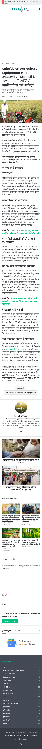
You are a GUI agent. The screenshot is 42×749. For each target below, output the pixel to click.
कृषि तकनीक (6, 707)
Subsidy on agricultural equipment (21, 392)
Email (4, 604)
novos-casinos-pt (9, 693)
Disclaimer (33, 735)
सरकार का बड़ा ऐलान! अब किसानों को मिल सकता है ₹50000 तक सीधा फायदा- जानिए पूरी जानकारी (11, 544)
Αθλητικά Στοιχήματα (10, 703)
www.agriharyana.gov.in (17, 349)
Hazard (5, 684)
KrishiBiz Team (8, 96)
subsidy (21, 388)
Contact (13, 735)
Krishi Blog (6, 687)
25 (4, 667)
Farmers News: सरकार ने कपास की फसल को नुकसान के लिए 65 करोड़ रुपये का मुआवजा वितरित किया (20, 301)
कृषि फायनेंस (6, 710)
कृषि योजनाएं (12, 63)
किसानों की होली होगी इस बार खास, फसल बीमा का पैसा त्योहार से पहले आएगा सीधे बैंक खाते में (11, 519)
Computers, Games (9, 677)
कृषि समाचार (6, 717)
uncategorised (8, 700)
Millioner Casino (8, 690)
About (7, 735)
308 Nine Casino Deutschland (13, 670)
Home (6, 63)
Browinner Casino (9, 674)
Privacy (19, 735)
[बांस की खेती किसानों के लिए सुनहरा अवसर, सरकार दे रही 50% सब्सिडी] (31, 533)
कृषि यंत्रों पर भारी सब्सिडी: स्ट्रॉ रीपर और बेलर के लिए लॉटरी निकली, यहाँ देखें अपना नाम (31, 519)
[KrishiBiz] (21, 9)
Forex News (7, 680)
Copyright (26, 735)
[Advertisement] (21, 37)
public (5, 697)
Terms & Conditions (21, 739)
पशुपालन (5, 723)
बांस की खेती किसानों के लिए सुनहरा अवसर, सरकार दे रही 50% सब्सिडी (31, 542)
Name (4, 595)
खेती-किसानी (6, 720)
